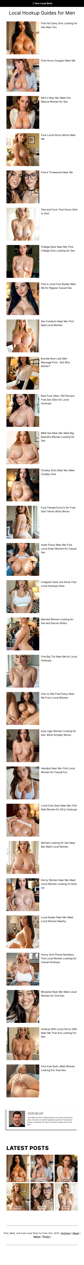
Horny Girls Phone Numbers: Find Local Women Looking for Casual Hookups (58, 958)
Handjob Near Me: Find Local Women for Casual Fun (58, 770)
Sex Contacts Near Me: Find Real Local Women (57, 323)
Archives (65, 1233)
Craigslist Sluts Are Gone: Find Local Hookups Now (58, 584)
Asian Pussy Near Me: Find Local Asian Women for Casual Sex (58, 548)
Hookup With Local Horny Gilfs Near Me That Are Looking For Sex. (59, 1033)
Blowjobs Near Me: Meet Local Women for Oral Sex (58, 993)
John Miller (35, 1113)
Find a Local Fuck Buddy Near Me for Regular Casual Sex (58, 286)
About (76, 1233)
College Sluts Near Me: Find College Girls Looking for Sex (58, 248)
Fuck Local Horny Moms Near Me (58, 137)
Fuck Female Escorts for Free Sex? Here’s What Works (58, 509)
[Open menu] (33, 3)
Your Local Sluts (43, 3)
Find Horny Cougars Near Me (58, 60)
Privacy (47, 1236)
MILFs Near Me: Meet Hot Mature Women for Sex (56, 99)
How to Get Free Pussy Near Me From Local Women (57, 695)
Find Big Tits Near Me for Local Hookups (59, 658)
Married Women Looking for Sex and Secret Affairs (57, 621)
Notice (36, 1236)
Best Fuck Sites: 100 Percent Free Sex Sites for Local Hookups (57, 399)
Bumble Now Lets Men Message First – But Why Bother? (55, 362)
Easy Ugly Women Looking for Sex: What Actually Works (58, 733)
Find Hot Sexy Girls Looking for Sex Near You (59, 25)
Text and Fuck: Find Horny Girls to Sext (59, 211)
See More (18, 1179)
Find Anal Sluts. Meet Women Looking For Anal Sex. (58, 1068)
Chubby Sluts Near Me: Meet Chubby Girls (57, 472)
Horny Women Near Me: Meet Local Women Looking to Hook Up (59, 884)
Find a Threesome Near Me (57, 172)
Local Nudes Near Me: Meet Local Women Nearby (57, 919)
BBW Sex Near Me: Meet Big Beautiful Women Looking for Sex (58, 437)
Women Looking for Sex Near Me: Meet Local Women (58, 844)
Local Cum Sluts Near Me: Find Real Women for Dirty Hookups (59, 807)
